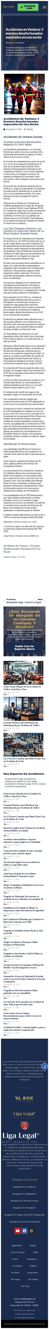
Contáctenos (9, 526)
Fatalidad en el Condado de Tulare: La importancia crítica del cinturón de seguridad (24, 909)
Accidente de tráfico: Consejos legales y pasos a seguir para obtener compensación (24, 1028)
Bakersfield (16, 1245)
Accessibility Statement (24, 1317)
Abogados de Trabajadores (24, 1194)
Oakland (33, 1266)
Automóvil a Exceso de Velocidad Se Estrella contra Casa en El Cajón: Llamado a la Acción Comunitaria (24, 979)
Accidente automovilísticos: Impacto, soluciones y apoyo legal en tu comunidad (22, 840)
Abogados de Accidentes (24, 1187)
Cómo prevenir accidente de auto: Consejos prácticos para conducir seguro (23, 852)
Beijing (33, 1245)
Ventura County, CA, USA (25, 522)
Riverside (15, 1273)
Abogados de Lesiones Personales (24, 1222)
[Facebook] (24, 1231)
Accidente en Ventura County (19, 53)
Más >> (6, 694)
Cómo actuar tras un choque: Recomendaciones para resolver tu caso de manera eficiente (22, 1016)
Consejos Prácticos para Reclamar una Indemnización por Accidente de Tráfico (21, 724)
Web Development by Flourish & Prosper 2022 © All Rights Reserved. (24, 1324)
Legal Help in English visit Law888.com (21, 536)
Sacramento (32, 1273)
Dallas (35, 1252)
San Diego (15, 1279)
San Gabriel (33, 1279)
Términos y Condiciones (24, 1310)
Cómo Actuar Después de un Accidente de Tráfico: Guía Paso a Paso (22, 688)
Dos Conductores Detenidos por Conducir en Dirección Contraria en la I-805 (23, 920)
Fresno (15, 1259)
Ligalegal (40, 526)
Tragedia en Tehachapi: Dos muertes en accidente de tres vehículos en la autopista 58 (23, 897)
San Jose (25, 1286)
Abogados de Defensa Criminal (24, 1201)
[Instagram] (31, 1231)
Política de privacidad (24, 1314)
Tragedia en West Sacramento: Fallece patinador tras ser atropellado (21, 991)
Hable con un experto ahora (24, 648)
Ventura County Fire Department (20, 55)
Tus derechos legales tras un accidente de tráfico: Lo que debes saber (22, 863)
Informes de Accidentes (15, 43)
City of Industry (18, 1252)
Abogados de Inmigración (24, 1208)
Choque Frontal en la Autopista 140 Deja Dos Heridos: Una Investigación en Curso (24, 966)
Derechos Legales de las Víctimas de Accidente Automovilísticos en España (24, 829)
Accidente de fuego (15, 48)
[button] (44, 7)
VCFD (35, 53)
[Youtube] (17, 1231)
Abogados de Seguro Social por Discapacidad (24, 1215)
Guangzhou (32, 1259)
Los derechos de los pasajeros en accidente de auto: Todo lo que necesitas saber (24, 1003)
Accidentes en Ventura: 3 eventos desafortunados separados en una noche (22, 548)
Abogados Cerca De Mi (24, 1179)
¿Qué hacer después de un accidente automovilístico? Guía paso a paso (20, 874)
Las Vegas (16, 1266)
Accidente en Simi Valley (26, 50)
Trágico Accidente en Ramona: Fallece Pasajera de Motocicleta (21, 943)
